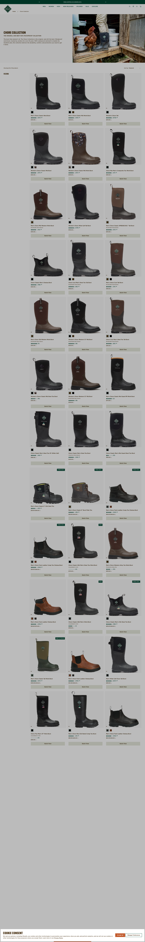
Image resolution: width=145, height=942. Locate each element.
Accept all (120, 935)
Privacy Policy (58, 938)
